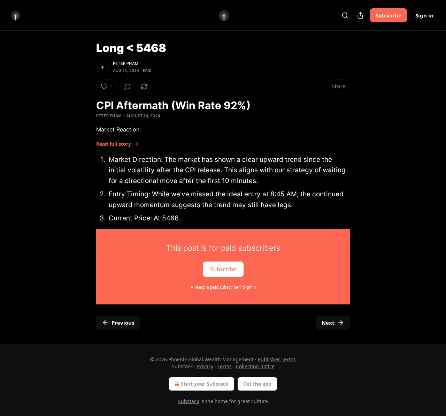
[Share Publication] (360, 15)
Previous (123, 322)
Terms (224, 366)
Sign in (424, 15)
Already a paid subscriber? (223, 287)
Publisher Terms (277, 359)
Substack (188, 401)
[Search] (345, 15)
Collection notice (255, 366)
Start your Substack (205, 383)
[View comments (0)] (127, 86)
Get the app (257, 383)
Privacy (205, 366)
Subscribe (388, 15)
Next (328, 322)
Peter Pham (125, 63)
